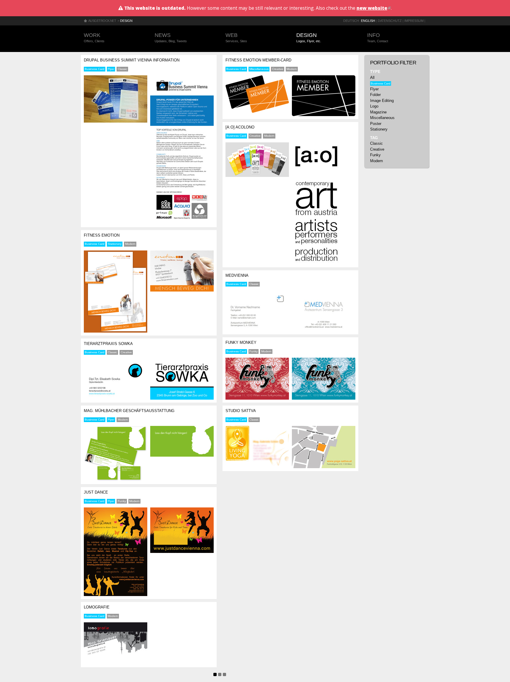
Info (377, 37)
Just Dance (96, 492)
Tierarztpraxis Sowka (108, 343)
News (171, 37)
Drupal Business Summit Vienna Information (131, 60)
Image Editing (382, 100)
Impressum (414, 20)
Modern (130, 243)
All (372, 77)
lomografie (96, 607)
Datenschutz (390, 20)
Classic (122, 69)
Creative (126, 352)
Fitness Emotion (102, 235)
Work (94, 37)
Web (236, 37)
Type (375, 71)
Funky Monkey (240, 342)
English (368, 20)
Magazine (378, 112)
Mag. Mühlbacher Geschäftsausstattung (129, 410)
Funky (122, 501)
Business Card (94, 69)
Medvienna (237, 275)
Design (126, 20)
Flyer (111, 69)
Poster (375, 123)
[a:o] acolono (239, 127)
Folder (375, 94)
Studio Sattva (240, 410)
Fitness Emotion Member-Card (258, 60)
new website (374, 8)
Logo (374, 106)
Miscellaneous (259, 69)
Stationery (115, 243)
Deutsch (351, 20)
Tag (374, 138)
